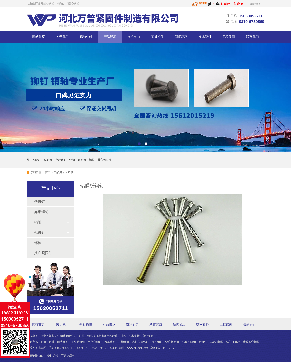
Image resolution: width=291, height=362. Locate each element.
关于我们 (62, 36)
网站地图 (255, 4)
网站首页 (38, 36)
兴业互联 (147, 335)
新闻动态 (181, 36)
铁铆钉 (48, 159)
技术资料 (205, 36)
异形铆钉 (60, 159)
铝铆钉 (82, 159)
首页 (47, 172)
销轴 (72, 159)
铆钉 (43, 341)
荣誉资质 (157, 36)
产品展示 (110, 36)
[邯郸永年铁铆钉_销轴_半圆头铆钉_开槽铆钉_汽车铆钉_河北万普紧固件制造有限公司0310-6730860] (218, 5)
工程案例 (228, 36)
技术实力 (133, 36)
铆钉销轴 (86, 36)
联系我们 (252, 36)
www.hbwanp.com (137, 347)
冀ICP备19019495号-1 (163, 347)
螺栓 (92, 159)
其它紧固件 (104, 159)
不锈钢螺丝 (68, 355)
